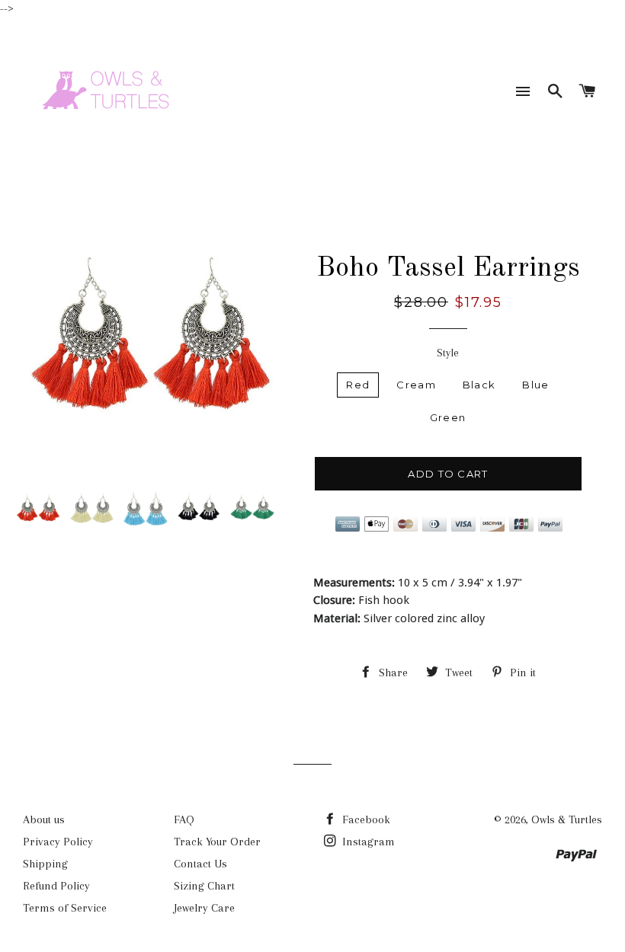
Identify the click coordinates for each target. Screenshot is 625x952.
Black (479, 385)
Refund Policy (56, 886)
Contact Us (200, 864)
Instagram (367, 841)
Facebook (364, 819)
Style (448, 353)
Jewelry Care (204, 908)
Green (448, 417)
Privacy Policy (58, 841)
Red (358, 385)
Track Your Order (217, 841)
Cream (416, 385)
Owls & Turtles (566, 819)
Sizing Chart (204, 886)
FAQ (184, 819)
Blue (535, 385)
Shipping (45, 864)
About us (44, 819)
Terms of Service (65, 908)
